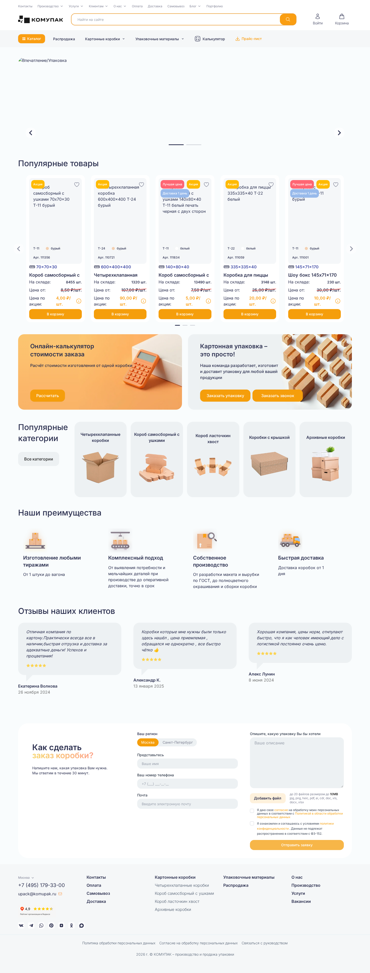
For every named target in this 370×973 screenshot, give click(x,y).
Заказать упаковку (225, 395)
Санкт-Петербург (178, 742)
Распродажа (64, 39)
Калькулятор (214, 39)
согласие (281, 810)
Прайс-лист (252, 38)
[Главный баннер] (185, 102)
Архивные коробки (173, 909)
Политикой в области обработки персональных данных (300, 815)
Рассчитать (47, 395)
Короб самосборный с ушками (184, 893)
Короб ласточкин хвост (177, 901)
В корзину (55, 314)
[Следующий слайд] (339, 133)
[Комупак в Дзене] (61, 925)
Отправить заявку (297, 845)
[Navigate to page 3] (192, 325)
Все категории (38, 458)
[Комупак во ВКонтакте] (21, 925)
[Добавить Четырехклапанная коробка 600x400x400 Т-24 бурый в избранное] (141, 184)
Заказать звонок (277, 395)
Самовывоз (175, 6)
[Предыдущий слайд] (31, 133)
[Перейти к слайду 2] (193, 144)
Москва (148, 742)
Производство (48, 6)
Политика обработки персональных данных (118, 943)
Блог (193, 6)
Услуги (74, 6)
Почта (142, 795)
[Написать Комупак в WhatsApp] (41, 925)
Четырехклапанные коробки (182, 885)
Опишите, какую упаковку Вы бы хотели (285, 734)
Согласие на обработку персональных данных (198, 943)
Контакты (25, 6)
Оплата (137, 6)
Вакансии (301, 901)
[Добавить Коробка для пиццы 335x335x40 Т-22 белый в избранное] (271, 184)
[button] (51, 6)
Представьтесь (150, 755)
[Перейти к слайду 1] (176, 144)
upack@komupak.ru (37, 893)
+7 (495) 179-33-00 (41, 885)
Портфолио (214, 6)
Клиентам (96, 6)
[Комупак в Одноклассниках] (71, 925)
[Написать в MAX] (82, 925)
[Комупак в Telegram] (31, 925)
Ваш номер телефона (155, 775)
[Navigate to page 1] (177, 325)
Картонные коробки (102, 39)
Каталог (34, 38)
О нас (118, 6)
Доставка (155, 6)
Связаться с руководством (265, 943)
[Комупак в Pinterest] (51, 925)
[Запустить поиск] (288, 19)
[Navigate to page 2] (185, 325)
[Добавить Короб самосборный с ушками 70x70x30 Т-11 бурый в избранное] (77, 184)
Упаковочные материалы (157, 39)
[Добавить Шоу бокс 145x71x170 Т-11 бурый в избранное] (336, 184)
